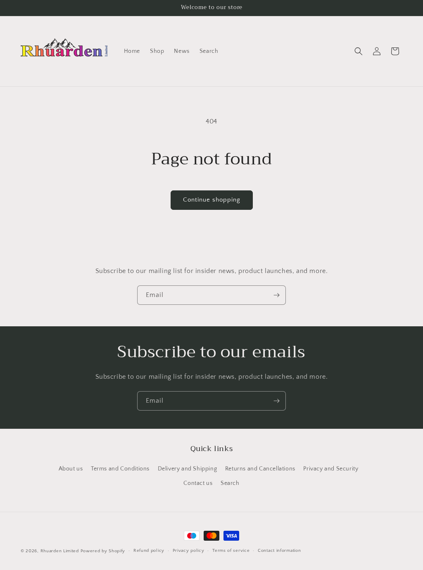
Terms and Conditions (120, 469)
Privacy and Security (330, 469)
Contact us (197, 483)
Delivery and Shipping (187, 469)
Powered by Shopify (103, 551)
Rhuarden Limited (59, 551)
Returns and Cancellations (260, 469)
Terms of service (231, 550)
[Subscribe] (276, 295)
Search (230, 483)
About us (71, 469)
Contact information (279, 550)
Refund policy (148, 550)
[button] (358, 51)
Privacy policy (188, 550)
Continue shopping (211, 199)
